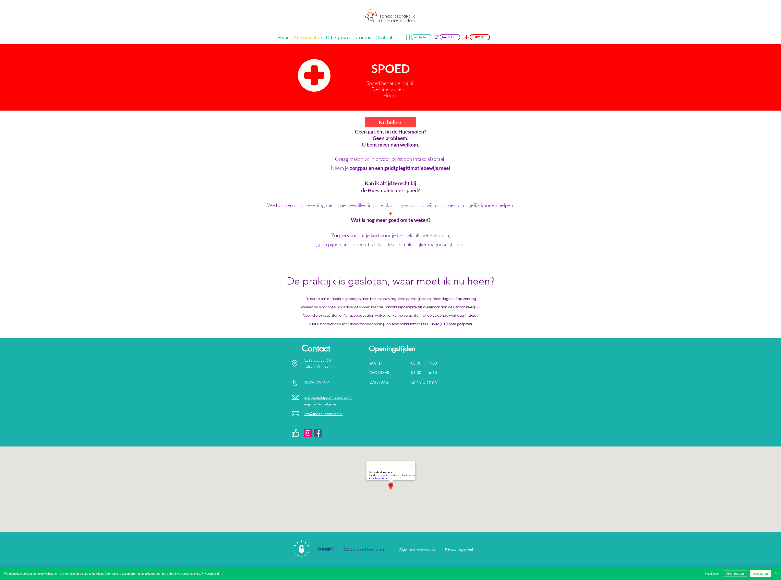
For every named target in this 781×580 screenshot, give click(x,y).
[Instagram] (308, 433)
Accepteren (760, 573)
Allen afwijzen (735, 573)
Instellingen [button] (712, 573)
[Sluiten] (776, 573)
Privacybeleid (210, 573)
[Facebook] (318, 433)
